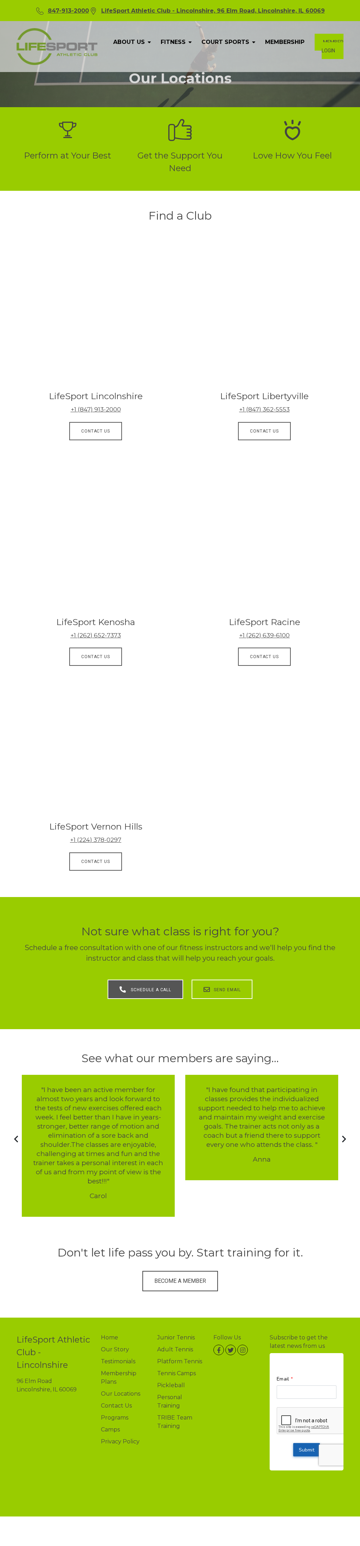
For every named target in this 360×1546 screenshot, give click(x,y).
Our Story (115, 1349)
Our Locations (120, 1393)
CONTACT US (95, 431)
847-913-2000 (68, 10)
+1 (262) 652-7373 (95, 635)
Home (109, 1337)
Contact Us (116, 1405)
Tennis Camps (176, 1373)
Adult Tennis (175, 1349)
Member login (332, 46)
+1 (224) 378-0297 (95, 839)
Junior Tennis (176, 1337)
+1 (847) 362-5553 (264, 409)
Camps (110, 1429)
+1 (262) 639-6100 (264, 635)
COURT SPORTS (226, 42)
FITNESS (174, 42)
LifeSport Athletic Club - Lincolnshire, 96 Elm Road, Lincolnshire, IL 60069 (213, 10)
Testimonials (118, 1361)
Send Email (227, 989)
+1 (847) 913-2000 (96, 409)
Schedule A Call (150, 989)
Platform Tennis (179, 1361)
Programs (114, 1417)
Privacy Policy (120, 1441)
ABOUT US (130, 42)
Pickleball (171, 1385)
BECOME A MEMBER (180, 1281)
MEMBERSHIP (284, 42)
